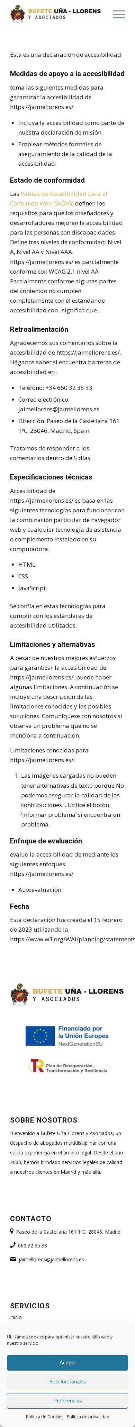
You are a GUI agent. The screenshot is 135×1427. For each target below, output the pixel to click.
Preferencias (67, 1400)
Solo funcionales (67, 1381)
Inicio (16, 1317)
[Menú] (115, 14)
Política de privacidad (88, 1417)
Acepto (67, 1362)
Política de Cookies (44, 1417)
